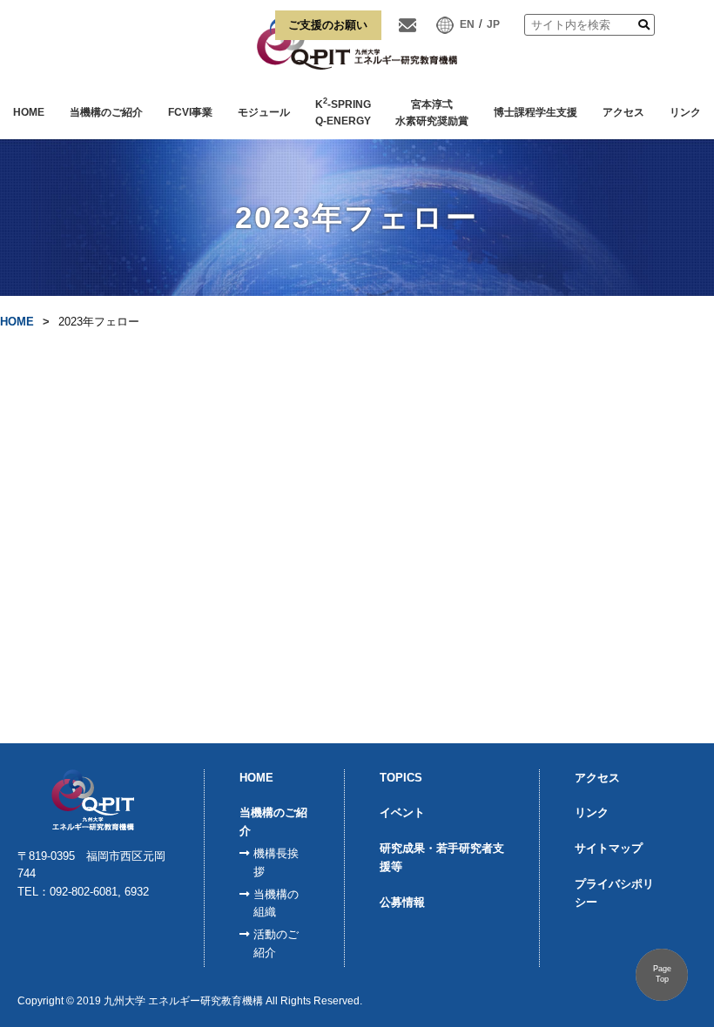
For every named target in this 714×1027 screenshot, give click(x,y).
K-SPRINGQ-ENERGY (343, 112)
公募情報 (402, 902)
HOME (28, 112)
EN (467, 24)
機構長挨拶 (276, 862)
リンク (685, 112)
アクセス (623, 112)
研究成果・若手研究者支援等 (442, 857)
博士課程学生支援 (535, 112)
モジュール (264, 112)
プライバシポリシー (614, 893)
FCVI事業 (190, 112)
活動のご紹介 (276, 943)
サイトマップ (609, 848)
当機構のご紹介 (106, 112)
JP (493, 24)
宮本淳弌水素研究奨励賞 (431, 113)
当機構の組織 (276, 903)
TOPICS (401, 777)
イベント (402, 812)
